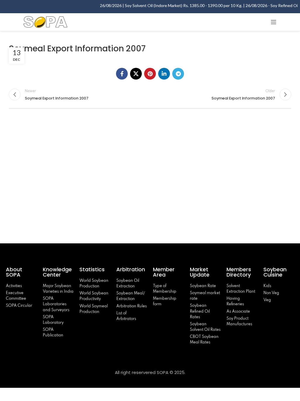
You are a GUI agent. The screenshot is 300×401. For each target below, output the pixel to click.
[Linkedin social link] (164, 74)
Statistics (92, 269)
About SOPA (14, 272)
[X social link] (136, 74)
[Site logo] (45, 21)
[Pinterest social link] (150, 74)
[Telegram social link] (178, 74)
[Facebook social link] (122, 74)
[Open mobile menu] (273, 22)
